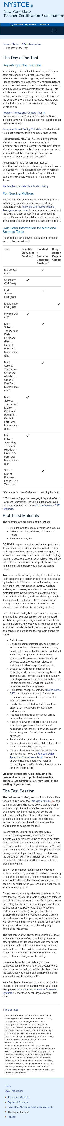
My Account (30, 24)
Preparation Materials (18, 1097)
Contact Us (44, 24)
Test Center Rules (40, 801)
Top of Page (11, 1009)
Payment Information (18, 1102)
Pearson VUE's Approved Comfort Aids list (32, 755)
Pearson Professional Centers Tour (22, 112)
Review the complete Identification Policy (25, 186)
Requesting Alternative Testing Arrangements (30, 1107)
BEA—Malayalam (31, 44)
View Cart (18, 24)
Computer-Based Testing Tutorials (22, 129)
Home (6, 44)
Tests (16, 44)
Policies (11, 1116)
